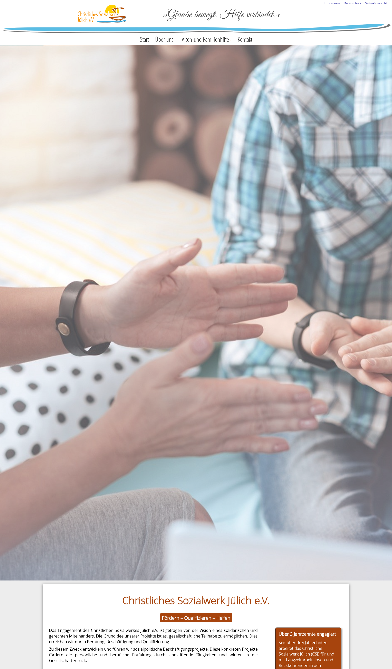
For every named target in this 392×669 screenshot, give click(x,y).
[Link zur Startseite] (102, 14)
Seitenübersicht (376, 3)
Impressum (332, 3)
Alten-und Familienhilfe (205, 39)
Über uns (164, 39)
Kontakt (245, 39)
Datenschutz (352, 3)
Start (144, 39)
